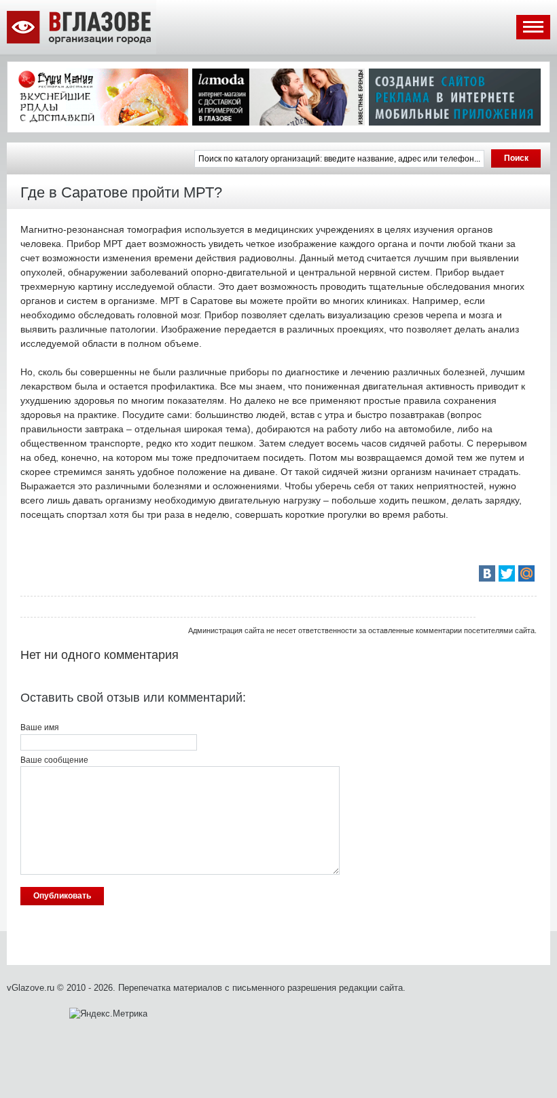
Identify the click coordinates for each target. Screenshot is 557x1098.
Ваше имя (39, 727)
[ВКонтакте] (487, 573)
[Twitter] (507, 573)
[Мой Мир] (526, 573)
